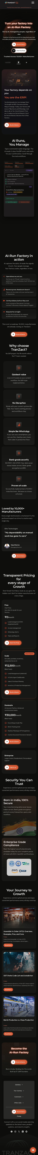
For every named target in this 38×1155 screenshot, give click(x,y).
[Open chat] (33, 1150)
